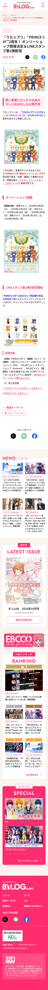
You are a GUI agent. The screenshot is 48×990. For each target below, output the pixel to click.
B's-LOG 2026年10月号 (24, 609)
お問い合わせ (8, 944)
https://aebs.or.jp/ (30, 975)
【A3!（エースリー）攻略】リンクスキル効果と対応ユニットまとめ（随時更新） (23, 698)
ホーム (5, 15)
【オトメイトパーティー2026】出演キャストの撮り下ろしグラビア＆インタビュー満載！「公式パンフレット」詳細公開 (13, 520)
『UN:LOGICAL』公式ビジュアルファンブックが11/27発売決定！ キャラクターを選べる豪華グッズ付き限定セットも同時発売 (35, 486)
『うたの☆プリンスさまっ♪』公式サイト (22, 388)
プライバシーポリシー (27, 944)
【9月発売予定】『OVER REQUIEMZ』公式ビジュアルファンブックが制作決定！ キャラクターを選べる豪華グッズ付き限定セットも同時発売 (14, 762)
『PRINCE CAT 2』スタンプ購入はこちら (24, 376)
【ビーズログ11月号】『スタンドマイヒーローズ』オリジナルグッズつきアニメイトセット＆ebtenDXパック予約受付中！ (13, 485)
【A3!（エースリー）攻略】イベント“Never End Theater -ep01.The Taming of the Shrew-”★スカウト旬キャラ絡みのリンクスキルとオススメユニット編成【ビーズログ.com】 (14, 728)
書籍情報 (6, 906)
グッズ (27, 895)
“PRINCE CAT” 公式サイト (15, 393)
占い (26, 900)
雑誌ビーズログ (9, 900)
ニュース (13, 15)
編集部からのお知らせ (33, 906)
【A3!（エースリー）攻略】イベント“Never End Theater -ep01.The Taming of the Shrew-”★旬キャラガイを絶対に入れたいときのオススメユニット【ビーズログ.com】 (35, 523)
